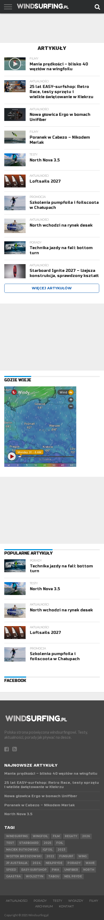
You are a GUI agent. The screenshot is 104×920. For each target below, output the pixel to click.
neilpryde (54, 863)
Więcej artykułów (52, 288)
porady (74, 863)
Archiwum (44, 906)
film (56, 836)
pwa (55, 869)
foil (59, 843)
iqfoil (48, 849)
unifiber (71, 869)
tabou (53, 876)
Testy (57, 901)
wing (82, 856)
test (10, 843)
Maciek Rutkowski (22, 849)
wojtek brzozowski (23, 856)
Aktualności (16, 901)
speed (11, 869)
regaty (71, 836)
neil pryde (73, 876)
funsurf (66, 856)
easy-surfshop (34, 869)
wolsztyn (34, 876)
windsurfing (17, 836)
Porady (40, 901)
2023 (61, 849)
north (88, 869)
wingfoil (40, 836)
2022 (50, 856)
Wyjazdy (75, 901)
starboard (29, 843)
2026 (86, 836)
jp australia (16, 863)
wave (90, 863)
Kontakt (66, 906)
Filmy (93, 901)
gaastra (13, 876)
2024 (37, 863)
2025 (47, 843)
